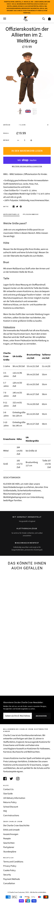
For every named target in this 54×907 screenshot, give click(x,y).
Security (7, 874)
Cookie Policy (9, 870)
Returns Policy (10, 802)
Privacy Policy (9, 866)
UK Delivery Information (14, 798)
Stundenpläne (9, 851)
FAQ (5, 811)
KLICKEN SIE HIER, (11, 484)
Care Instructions (11, 815)
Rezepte (7, 838)
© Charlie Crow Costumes (16, 892)
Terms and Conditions (13, 861)
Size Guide (8, 793)
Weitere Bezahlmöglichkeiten (27, 166)
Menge (6, 140)
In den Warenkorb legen (27, 151)
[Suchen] (43, 18)
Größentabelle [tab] (11, 214)
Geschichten (9, 843)
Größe (6, 125)
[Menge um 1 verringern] (18, 140)
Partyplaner (8, 847)
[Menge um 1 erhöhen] (31, 140)
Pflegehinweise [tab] (31, 214)
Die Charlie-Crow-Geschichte (16, 825)
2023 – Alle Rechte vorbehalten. (36, 892)
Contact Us (8, 789)
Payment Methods (11, 879)
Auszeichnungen (10, 834)
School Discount (10, 806)
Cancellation (9, 883)
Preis (6, 133)
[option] (27, 78)
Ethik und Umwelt (11, 829)
